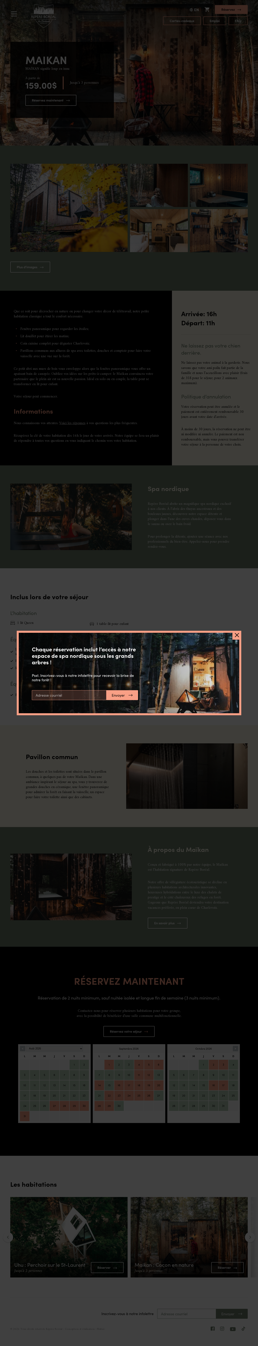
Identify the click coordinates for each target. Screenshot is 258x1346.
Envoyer (118, 695)
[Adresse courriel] (69, 695)
